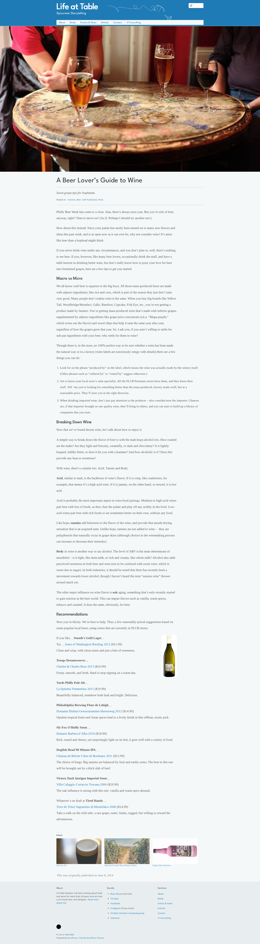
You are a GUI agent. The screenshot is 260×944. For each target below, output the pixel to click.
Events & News (88, 22)
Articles (105, 22)
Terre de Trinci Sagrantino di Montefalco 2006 (86, 807)
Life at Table (64, 934)
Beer (78, 199)
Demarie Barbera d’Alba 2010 (75, 733)
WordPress (72, 937)
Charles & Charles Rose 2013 (75, 666)
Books (73, 22)
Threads (114, 898)
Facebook (115, 903)
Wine (100, 199)
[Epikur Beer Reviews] (175, 851)
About (62, 22)
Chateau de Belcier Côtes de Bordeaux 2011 (84, 756)
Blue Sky (114, 893)
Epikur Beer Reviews (162, 865)
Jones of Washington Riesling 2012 (87, 644)
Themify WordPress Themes (91, 937)
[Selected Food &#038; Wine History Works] (126, 851)
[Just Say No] (78, 851)
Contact (117, 22)
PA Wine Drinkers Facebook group (127, 913)
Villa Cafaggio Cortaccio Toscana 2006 (81, 784)
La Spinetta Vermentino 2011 (75, 689)
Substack (114, 918)
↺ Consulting (134, 22)
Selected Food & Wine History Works (120, 865)
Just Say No (61, 865)
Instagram (115, 908)
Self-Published (89, 199)
